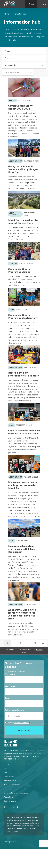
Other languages (10, 801)
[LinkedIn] (13, 807)
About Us (7, 768)
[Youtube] (17, 807)
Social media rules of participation (16, 793)
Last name (10, 686)
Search (32, 4)
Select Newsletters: (15, 710)
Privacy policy (9, 789)
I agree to (18, 723)
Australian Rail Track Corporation (26, 756)
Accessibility (8, 797)
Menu (43, 4)
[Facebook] (5, 807)
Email (8, 698)
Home (6, 14)
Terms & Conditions (21, 723)
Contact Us (8, 764)
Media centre (9, 777)
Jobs (5, 773)
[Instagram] (9, 807)
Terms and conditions (12, 785)
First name (11, 674)
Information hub (10, 781)
